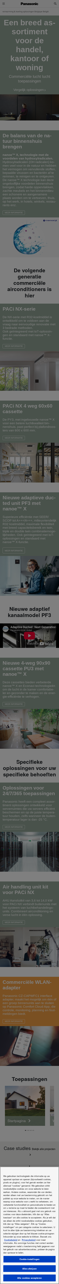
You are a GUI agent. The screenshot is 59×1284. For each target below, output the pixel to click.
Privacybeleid (29, 1239)
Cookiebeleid (10, 1239)
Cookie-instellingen (29, 1259)
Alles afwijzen (29, 1268)
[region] (29, 1225)
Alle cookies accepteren (29, 1277)
